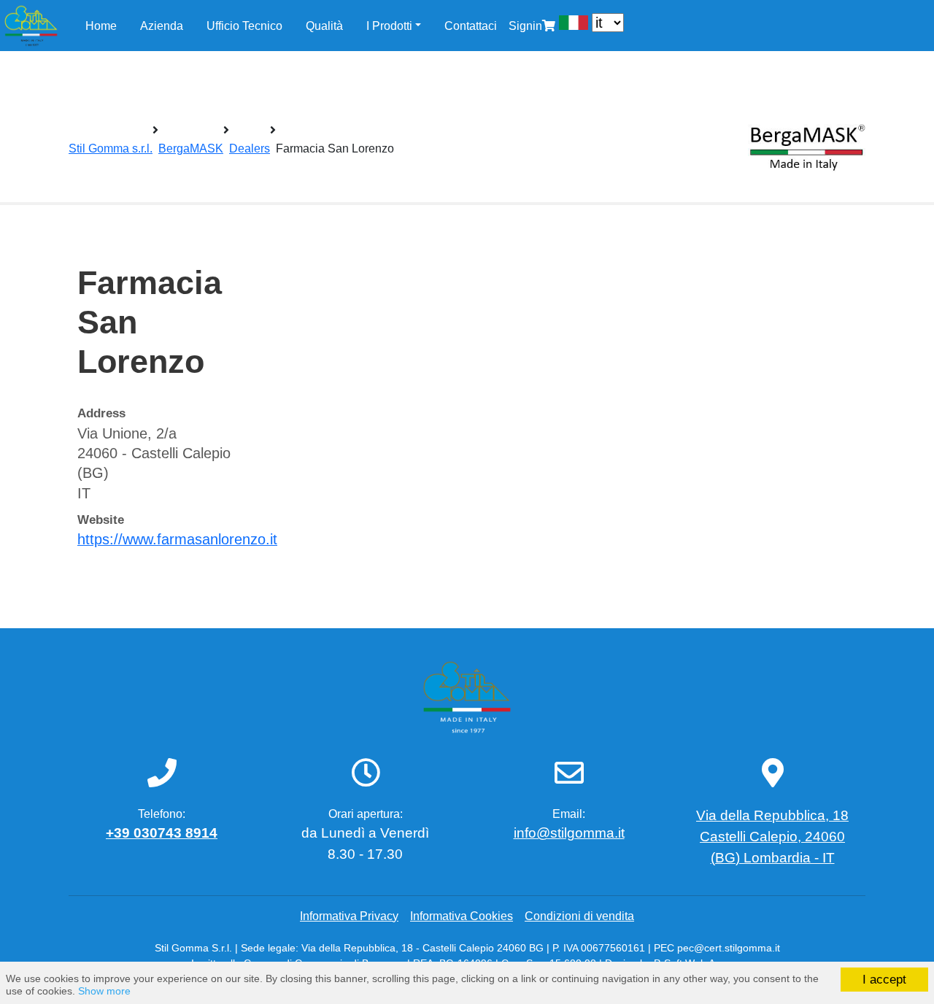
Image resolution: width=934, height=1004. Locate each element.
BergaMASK (190, 148)
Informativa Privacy (349, 916)
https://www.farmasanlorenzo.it (177, 539)
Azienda (161, 26)
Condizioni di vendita (579, 916)
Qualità (324, 26)
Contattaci (470, 26)
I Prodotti (389, 26)
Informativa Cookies (461, 916)
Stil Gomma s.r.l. (111, 148)
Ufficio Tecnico (244, 26)
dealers (249, 148)
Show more (104, 991)
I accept (884, 979)
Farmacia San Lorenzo (335, 148)
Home (101, 26)
